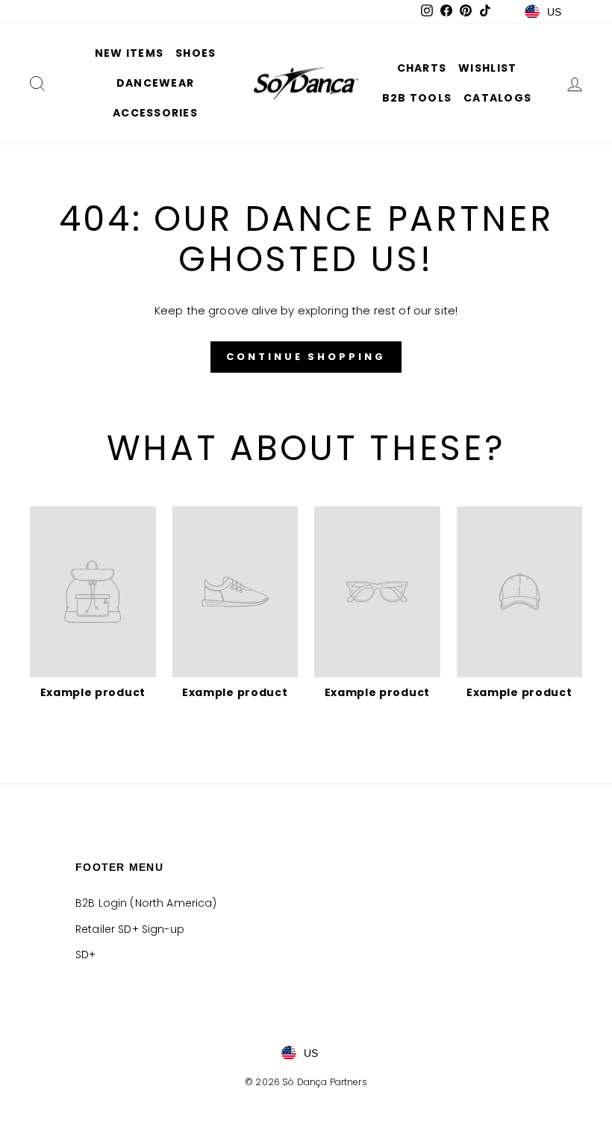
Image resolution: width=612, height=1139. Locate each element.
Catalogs (497, 97)
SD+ (85, 954)
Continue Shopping (305, 357)
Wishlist (487, 67)
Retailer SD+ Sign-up (129, 929)
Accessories (155, 112)
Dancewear (155, 82)
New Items (129, 53)
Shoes (195, 53)
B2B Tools (417, 97)
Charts (422, 67)
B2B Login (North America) (146, 903)
